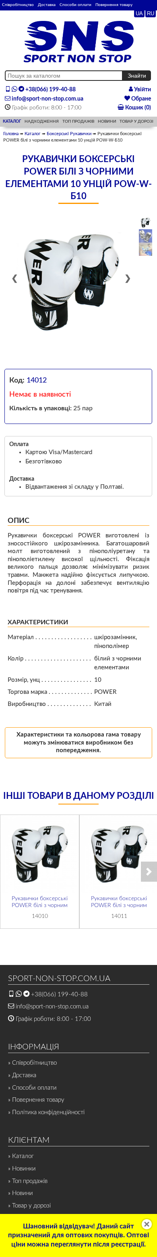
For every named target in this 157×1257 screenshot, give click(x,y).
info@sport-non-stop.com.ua (46, 99)
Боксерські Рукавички (69, 134)
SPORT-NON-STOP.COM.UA (59, 979)
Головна (11, 134)
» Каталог (21, 1156)
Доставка (47, 5)
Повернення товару (113, 5)
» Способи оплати (32, 1088)
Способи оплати (75, 5)
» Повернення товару (36, 1100)
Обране (140, 99)
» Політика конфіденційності (46, 1112)
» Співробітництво (32, 1063)
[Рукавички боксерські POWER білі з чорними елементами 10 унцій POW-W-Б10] (71, 282)
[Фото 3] (145, 249)
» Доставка (22, 1075)
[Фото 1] (145, 222)
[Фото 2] (145, 236)
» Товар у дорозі (29, 1206)
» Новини (20, 1193)
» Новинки (22, 1169)
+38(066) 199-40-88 (50, 90)
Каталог (33, 134)
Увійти (142, 90)
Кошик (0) (137, 108)
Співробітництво (18, 5)
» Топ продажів (28, 1181)
